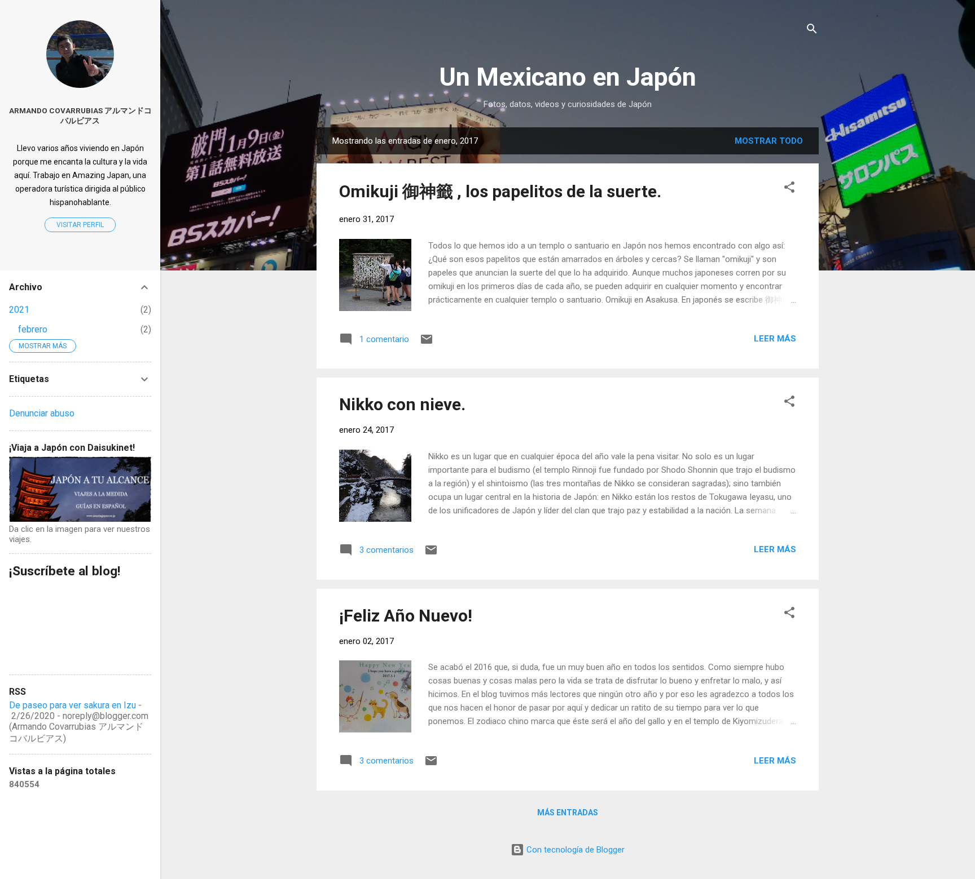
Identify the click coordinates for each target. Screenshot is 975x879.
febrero (32, 329)
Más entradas (567, 812)
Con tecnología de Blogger (574, 850)
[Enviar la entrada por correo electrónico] (426, 343)
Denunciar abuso (41, 413)
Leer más (775, 339)
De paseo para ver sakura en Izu (72, 705)
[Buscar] (812, 31)
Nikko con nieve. (402, 404)
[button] (789, 189)
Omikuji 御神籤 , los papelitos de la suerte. (500, 191)
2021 (19, 309)
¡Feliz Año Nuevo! (405, 615)
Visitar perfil (80, 225)
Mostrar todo (769, 141)
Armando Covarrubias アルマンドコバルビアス (80, 115)
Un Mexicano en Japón (567, 77)
